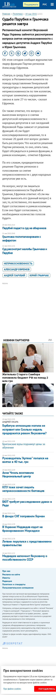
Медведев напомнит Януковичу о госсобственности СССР (24, 557)
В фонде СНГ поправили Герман (23, 516)
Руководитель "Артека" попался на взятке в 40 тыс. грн (25, 460)
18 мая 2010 (31, 14)
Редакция (7, 581)
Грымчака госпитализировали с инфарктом (21, 238)
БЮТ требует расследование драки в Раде (27, 503)
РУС (45, 4)
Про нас (6, 571)
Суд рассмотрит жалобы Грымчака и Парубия (24, 251)
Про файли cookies (12, 688)
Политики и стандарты (13, 584)
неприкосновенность (18, 263)
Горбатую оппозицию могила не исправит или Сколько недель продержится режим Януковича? (24, 429)
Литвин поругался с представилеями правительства (26, 543)
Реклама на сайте (11, 574)
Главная (6, 13)
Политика (18, 13)
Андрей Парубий (14, 275)
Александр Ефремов (17, 269)
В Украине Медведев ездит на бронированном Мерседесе (22, 528)
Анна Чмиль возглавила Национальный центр (18, 474)
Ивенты (6, 577)
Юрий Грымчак (39, 275)
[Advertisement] (28, 306)
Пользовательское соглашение (17, 587)
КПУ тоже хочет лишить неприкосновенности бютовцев (23, 489)
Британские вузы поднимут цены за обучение (23, 445)
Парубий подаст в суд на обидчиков (24, 228)
